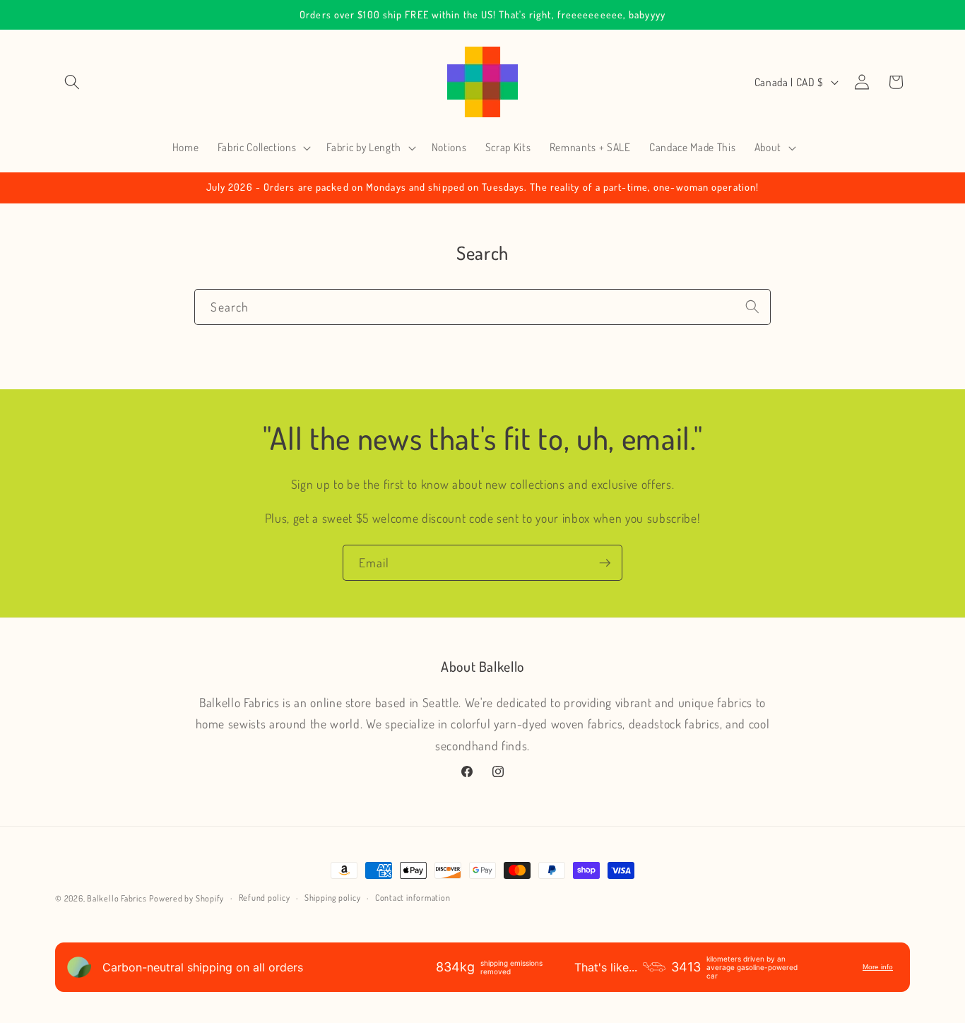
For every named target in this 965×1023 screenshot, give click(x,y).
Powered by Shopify (186, 898)
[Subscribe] (605, 563)
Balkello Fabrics (116, 898)
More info (878, 967)
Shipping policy (332, 897)
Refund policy (264, 897)
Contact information (413, 897)
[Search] (752, 307)
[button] (72, 82)
